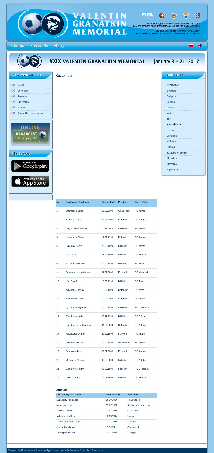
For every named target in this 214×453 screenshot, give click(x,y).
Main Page (17, 46)
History (59, 46)
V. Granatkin (39, 46)
